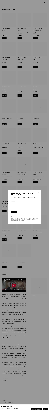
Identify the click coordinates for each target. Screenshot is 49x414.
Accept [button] (45, 409)
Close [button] (38, 192)
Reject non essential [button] (36, 409)
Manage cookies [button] (26, 409)
